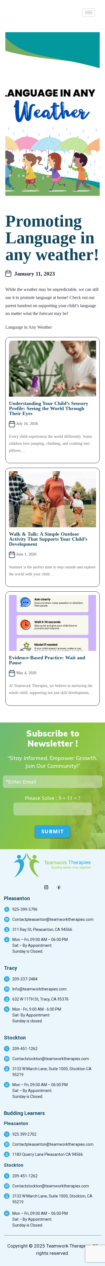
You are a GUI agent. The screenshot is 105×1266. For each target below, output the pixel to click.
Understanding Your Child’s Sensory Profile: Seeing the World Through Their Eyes (48, 408)
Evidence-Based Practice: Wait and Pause (47, 660)
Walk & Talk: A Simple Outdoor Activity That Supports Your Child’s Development (48, 539)
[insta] (46, 885)
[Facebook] (59, 885)
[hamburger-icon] (88, 12)
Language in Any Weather (28, 327)
